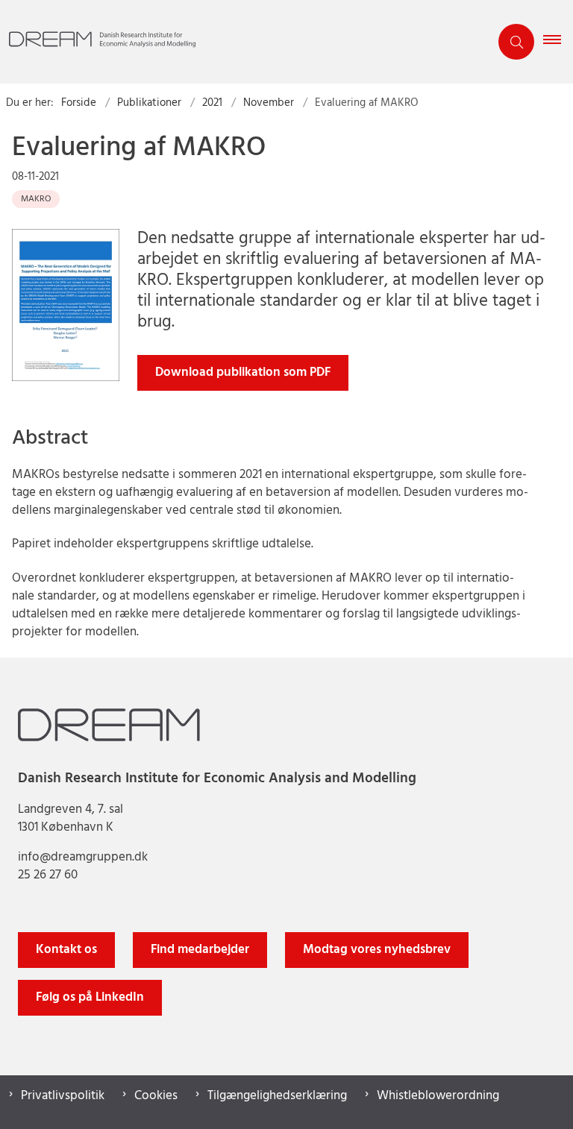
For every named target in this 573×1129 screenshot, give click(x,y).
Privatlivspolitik (62, 1096)
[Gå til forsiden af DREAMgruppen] (239, 42)
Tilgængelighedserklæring (277, 1096)
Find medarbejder (200, 950)
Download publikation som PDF (243, 372)
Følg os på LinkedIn (90, 997)
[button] (558, 42)
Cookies (156, 1096)
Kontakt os (66, 950)
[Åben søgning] (516, 42)
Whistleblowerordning (438, 1096)
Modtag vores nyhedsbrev (377, 950)
